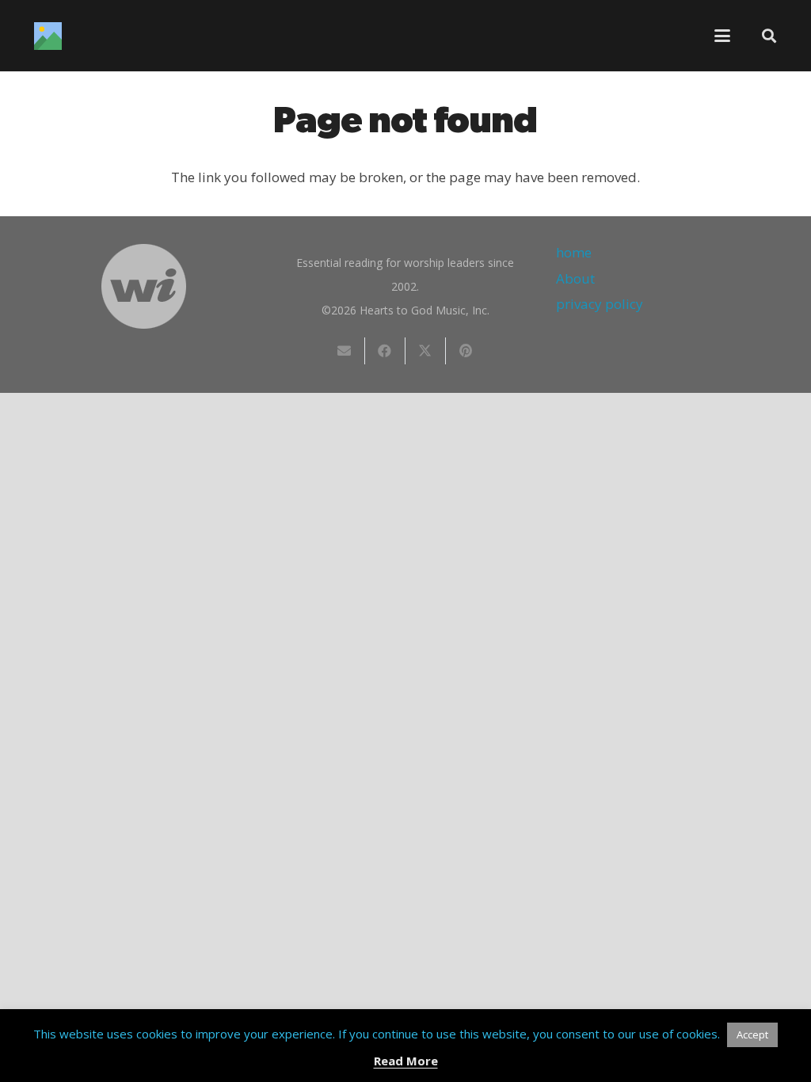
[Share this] (385, 350)
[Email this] (345, 350)
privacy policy (599, 304)
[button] (722, 36)
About (575, 278)
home (574, 252)
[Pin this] (466, 350)
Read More (406, 1061)
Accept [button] (752, 1034)
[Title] (48, 36)
